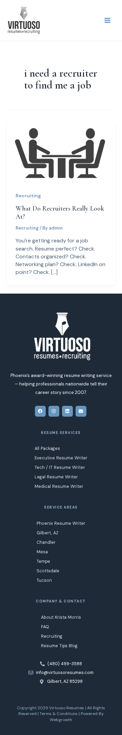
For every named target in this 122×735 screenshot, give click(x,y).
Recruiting (28, 196)
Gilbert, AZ (47, 533)
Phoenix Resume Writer (61, 523)
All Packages (47, 448)
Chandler (46, 542)
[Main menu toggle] (107, 20)
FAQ (45, 627)
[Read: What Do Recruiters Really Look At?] (61, 151)
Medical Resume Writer (59, 486)
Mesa (42, 552)
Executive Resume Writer (61, 458)
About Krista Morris (61, 617)
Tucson (44, 580)
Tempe (43, 561)
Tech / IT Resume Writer (60, 467)
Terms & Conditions (59, 713)
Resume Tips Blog (59, 646)
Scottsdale (48, 571)
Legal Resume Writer (56, 477)
